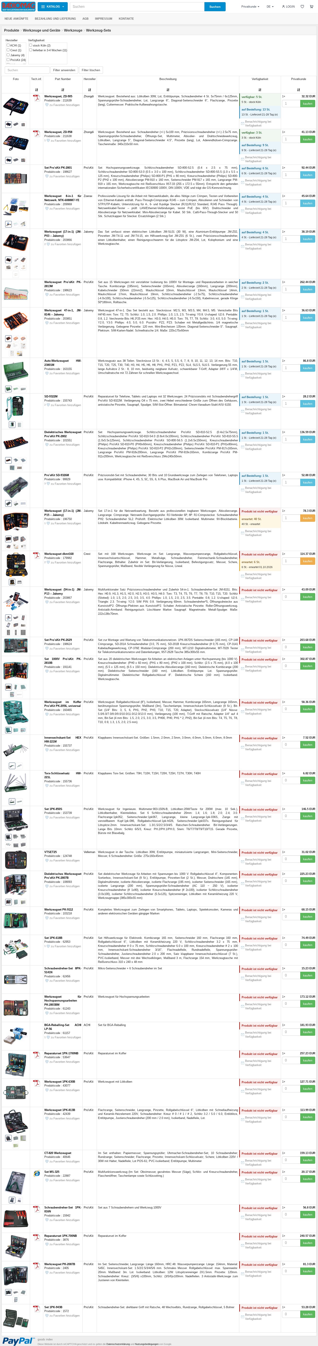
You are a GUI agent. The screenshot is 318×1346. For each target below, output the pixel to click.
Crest (15, 50)
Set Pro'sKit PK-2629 (58, 640)
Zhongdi (89, 96)
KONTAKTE (126, 18)
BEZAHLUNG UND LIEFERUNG (55, 18)
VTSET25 (50, 852)
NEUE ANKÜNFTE (16, 18)
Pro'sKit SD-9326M (56, 475)
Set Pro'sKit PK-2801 (58, 167)
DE (269, 6)
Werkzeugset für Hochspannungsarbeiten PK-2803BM (62, 1000)
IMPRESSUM (103, 18)
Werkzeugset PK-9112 (58, 909)
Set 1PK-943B (53, 1307)
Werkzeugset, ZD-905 (58, 96)
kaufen (307, 103)
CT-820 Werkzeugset (57, 1153)
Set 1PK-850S (53, 809)
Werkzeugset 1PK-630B (59, 1081)
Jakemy (17, 55)
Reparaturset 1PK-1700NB (61, 1053)
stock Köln (41, 45)
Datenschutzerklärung (118, 1344)
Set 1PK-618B (53, 937)
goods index (45, 1339)
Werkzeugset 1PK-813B (59, 1110)
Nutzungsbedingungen (147, 1344)
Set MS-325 (51, 1171)
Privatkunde (248, 6)
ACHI (15, 45)
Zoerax (88, 196)
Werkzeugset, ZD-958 (58, 132)
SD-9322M (51, 396)
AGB (85, 18)
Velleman (89, 852)
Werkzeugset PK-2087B (59, 1264)
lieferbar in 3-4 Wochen (49, 50)
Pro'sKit (18, 60)
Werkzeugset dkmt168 (59, 553)
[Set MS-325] (36, 1173)
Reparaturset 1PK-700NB (60, 1235)
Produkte (11, 30)
